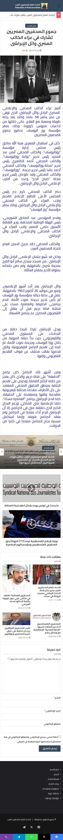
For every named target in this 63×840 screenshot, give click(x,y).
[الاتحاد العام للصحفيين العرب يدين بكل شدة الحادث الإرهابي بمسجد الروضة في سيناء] (47, 574)
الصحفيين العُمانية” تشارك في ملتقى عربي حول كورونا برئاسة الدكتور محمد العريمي (16, 599)
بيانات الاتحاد (53, 784)
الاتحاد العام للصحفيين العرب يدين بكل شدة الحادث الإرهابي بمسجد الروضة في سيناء (49, 591)
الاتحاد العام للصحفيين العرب (19, 819)
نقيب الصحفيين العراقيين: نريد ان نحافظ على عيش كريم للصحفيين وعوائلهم (17, 631)
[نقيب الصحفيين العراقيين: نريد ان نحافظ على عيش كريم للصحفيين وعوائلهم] (16, 619)
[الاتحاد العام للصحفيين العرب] (31, 6)
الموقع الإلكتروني (52, 724)
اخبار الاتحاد (31, 26)
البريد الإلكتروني (52, 711)
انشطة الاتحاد (53, 779)
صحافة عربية (53, 793)
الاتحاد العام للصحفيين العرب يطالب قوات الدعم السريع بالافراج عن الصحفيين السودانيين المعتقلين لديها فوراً (32, 459)
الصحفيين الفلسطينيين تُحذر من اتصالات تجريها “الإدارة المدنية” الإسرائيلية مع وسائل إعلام (47, 628)
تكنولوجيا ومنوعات (50, 788)
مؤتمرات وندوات (52, 798)
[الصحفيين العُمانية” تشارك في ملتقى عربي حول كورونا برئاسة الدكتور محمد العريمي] (16, 578)
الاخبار (56, 774)
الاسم (57, 698)
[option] (31, 452)
